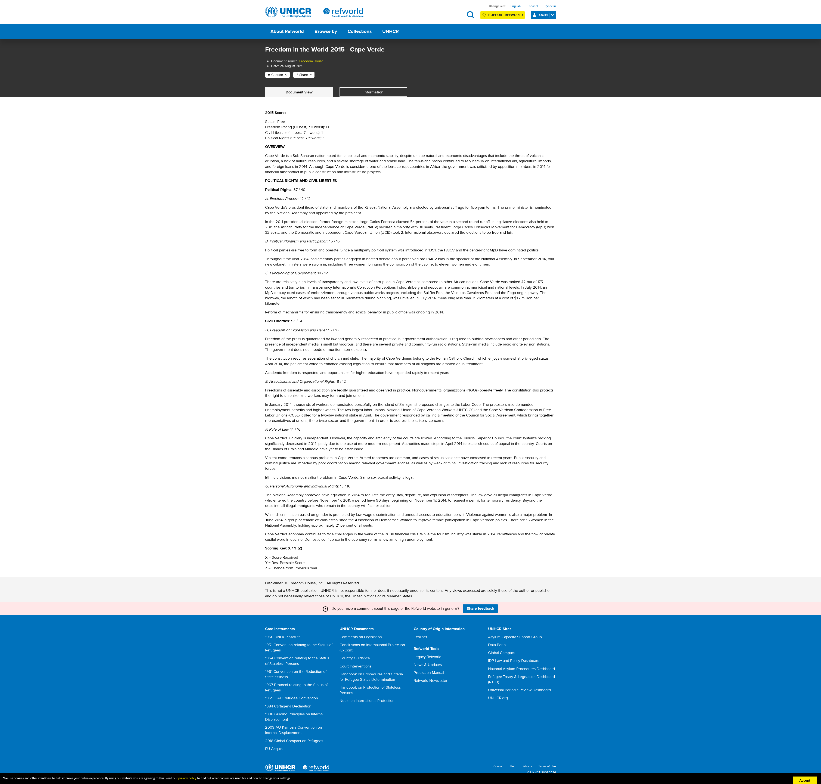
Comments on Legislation (361, 636)
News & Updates (428, 664)
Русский (550, 6)
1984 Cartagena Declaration (288, 706)
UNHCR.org (498, 697)
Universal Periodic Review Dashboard (519, 689)
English (516, 6)
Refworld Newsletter (430, 680)
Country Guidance (355, 658)
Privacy (527, 766)
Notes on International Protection (367, 700)
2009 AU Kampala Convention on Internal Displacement (293, 730)
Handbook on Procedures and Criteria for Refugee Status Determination (371, 676)
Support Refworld (505, 14)
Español (532, 6)
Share (303, 74)
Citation (277, 74)
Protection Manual (429, 672)
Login (542, 14)
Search (470, 14)
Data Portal (497, 644)
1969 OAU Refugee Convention (291, 698)
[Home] (314, 12)
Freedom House (311, 61)
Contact (498, 766)
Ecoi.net (420, 636)
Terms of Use (547, 766)
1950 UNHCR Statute (283, 636)
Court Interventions (355, 666)
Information (373, 92)
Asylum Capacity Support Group (515, 636)
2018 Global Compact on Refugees (294, 740)
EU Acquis (273, 748)
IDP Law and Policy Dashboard (513, 660)
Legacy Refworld (427, 656)
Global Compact (501, 652)
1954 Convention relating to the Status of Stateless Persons (297, 660)
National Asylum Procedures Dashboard (521, 668)
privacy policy (187, 778)
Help (513, 766)
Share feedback (480, 608)
